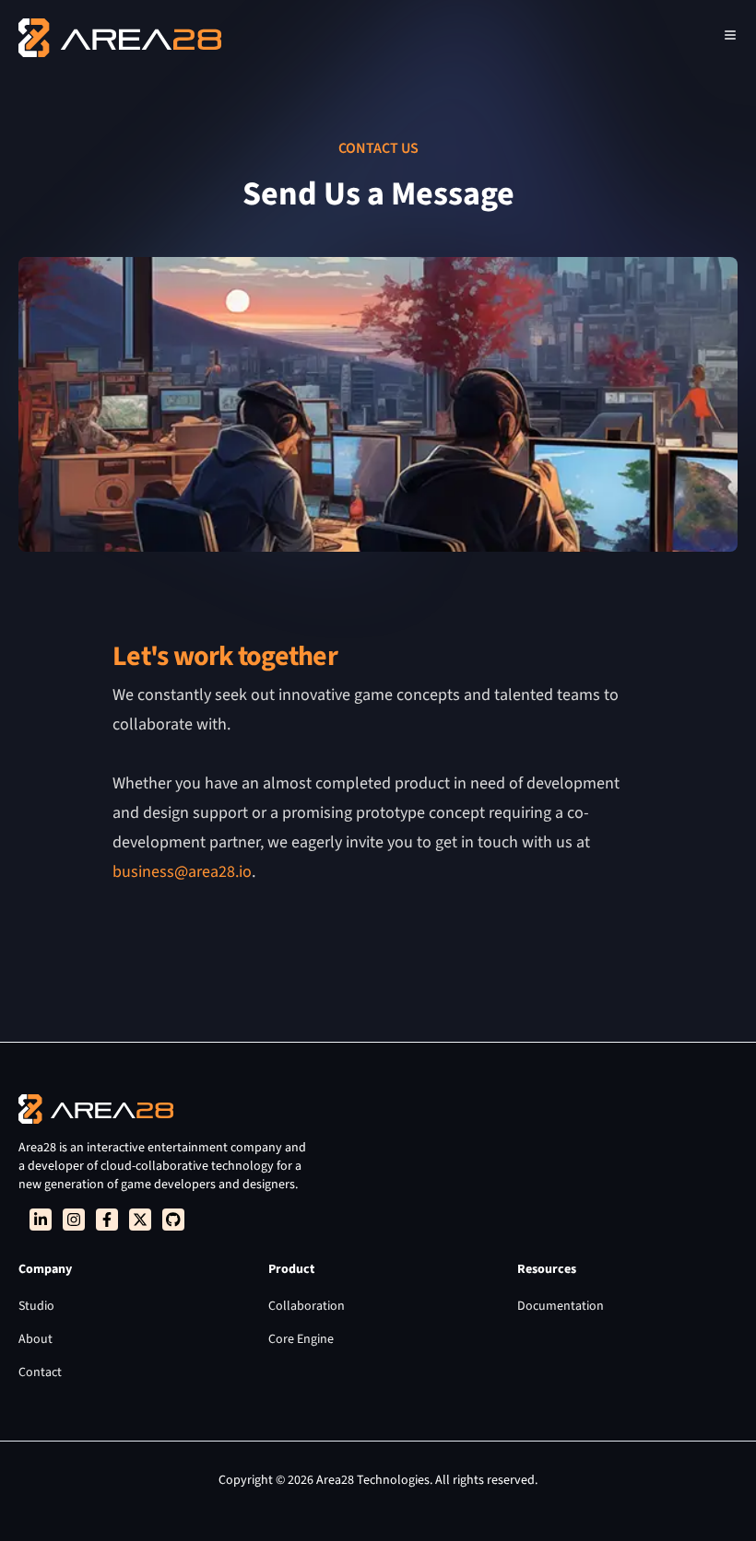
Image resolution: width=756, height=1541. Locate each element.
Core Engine (301, 1339)
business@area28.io (182, 871)
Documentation (560, 1306)
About (35, 1339)
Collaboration (306, 1306)
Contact (40, 1372)
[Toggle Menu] (730, 35)
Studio (36, 1306)
